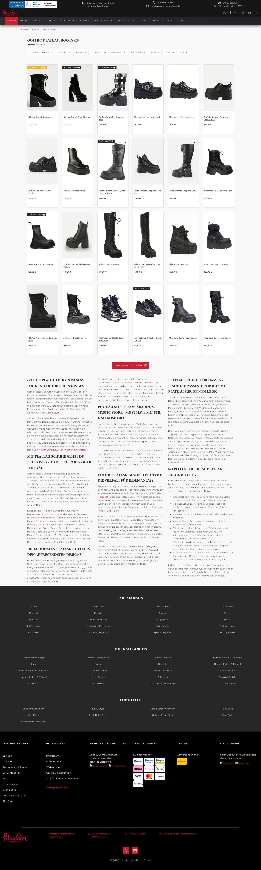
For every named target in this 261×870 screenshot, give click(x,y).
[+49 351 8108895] (126, 850)
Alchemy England (98, 632)
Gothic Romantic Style (33, 721)
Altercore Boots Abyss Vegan (218, 191)
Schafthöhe (136, 52)
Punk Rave (98, 606)
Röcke (98, 664)
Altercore (80, 449)
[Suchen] (235, 13)
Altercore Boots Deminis (216, 264)
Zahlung (7, 756)
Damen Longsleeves (98, 657)
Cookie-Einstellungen (58, 773)
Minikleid (150, 493)
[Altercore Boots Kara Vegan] (218, 308)
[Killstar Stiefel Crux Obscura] (77, 88)
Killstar (42, 449)
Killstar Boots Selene (109, 264)
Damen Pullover (163, 657)
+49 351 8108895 (165, 2)
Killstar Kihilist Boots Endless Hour (42, 339)
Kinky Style (98, 708)
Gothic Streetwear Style (163, 708)
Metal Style (34, 715)
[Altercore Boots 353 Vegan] (42, 235)
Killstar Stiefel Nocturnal (40, 117)
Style (153, 52)
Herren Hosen (227, 670)
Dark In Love (227, 606)
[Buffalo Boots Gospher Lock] (183, 161)
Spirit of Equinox (163, 632)
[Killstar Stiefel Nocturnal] (42, 88)
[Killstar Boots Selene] (113, 235)
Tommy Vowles (227, 632)
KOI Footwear (62, 449)
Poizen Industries (98, 619)
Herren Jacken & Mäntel (34, 677)
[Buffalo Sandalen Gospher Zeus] (113, 88)
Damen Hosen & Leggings (227, 657)
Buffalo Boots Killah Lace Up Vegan (77, 265)
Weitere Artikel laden (129, 365)
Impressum (52, 756)
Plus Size (8, 801)
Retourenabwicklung (15, 767)
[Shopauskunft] (99, 766)
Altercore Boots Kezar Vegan (183, 338)
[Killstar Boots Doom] (183, 235)
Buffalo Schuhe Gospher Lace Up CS (216, 118)
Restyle (98, 613)
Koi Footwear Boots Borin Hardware (111, 339)
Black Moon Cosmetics (98, 626)
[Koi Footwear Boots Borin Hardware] (113, 308)
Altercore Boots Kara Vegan (217, 338)
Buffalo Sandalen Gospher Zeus (111, 118)
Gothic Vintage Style (33, 708)
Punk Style (227, 708)
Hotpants (103, 497)
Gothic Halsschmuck (14, 795)
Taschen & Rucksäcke (163, 683)
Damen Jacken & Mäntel (227, 664)
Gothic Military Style (163, 715)
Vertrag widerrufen (57, 787)
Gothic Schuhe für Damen (51, 517)
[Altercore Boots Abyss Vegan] (218, 161)
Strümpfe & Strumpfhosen (33, 670)
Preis (182, 52)
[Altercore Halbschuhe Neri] (148, 88)
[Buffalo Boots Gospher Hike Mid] (148, 161)
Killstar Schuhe (227, 683)
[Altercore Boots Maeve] (77, 308)
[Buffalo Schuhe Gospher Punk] (42, 161)
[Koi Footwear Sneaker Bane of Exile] (148, 308)
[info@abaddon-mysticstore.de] (135, 850)
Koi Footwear (33, 626)
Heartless (33, 619)
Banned (33, 613)
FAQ (5, 778)
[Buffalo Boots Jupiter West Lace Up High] (113, 161)
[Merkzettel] (242, 13)
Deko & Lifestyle (227, 677)
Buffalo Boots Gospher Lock (182, 191)
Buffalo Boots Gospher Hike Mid (147, 192)
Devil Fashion (163, 606)
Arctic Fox (33, 632)
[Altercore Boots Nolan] (77, 161)
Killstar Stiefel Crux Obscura (77, 117)
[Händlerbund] (117, 766)
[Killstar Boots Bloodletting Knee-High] (148, 235)
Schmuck (163, 677)
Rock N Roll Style (98, 715)
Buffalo (50, 449)
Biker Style (227, 715)
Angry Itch (163, 619)
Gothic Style (52, 412)
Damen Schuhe (98, 670)
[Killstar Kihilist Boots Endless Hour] (42, 308)
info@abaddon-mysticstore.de (165, 6)
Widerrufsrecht (55, 767)
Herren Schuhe (98, 677)
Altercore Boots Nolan (74, 191)
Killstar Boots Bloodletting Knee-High (147, 265)
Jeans (155, 507)
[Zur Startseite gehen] (15, 12)
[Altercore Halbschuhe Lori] (183, 88)
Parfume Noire (227, 626)
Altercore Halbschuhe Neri (147, 117)
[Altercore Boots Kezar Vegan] (183, 308)
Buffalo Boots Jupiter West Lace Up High (112, 192)
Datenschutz (53, 761)
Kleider (33, 664)
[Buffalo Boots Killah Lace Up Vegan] (77, 235)
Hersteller (62, 52)
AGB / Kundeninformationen (62, 778)
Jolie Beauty (162, 626)
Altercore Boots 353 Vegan (41, 264)
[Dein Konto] (249, 13)
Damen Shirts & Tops (33, 657)
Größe (167, 52)
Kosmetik (33, 683)
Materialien (97, 52)
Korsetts (162, 664)
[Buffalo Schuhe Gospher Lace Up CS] (218, 88)
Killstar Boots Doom (178, 264)
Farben (79, 52)
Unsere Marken (11, 784)
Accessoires (98, 683)
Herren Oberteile (163, 670)
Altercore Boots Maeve (74, 338)
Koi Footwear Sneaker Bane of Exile (147, 339)
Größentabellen (12, 773)
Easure (163, 613)
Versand (7, 761)
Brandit (227, 613)
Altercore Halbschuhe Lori (181, 117)
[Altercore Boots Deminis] (218, 235)
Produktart (116, 52)
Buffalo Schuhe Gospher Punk (40, 192)
